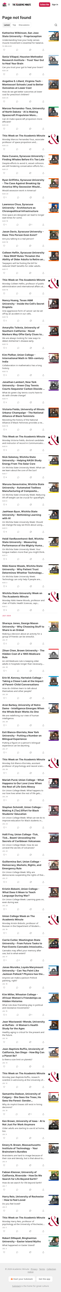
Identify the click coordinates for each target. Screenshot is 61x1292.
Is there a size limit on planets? (17, 1059)
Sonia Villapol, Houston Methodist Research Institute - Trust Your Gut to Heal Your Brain (23, 60)
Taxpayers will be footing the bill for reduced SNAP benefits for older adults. (21, 264)
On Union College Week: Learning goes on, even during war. (23, 901)
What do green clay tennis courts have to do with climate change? (22, 394)
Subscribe (44, 4)
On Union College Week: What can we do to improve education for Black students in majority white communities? (23, 819)
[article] (30, 41)
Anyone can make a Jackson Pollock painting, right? (19, 979)
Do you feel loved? (11, 1203)
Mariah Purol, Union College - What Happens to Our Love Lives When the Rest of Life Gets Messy (23, 783)
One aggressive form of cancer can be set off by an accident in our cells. (22, 312)
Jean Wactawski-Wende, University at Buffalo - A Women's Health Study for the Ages (23, 1025)
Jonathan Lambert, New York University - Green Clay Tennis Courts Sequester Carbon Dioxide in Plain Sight (23, 386)
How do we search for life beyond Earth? (22, 1182)
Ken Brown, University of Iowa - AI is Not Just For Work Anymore (23, 1123)
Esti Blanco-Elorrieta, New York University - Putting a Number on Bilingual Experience (22, 735)
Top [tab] (14, 25)
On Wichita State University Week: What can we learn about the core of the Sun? (23, 469)
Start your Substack (23, 1279)
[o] (53, 36)
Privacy (34, 1269)
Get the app (44, 1279)
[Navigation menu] (6, 4)
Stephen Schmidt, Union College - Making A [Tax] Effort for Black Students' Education (22, 810)
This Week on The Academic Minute (23, 135)
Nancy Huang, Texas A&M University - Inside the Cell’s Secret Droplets (23, 304)
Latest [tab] (7, 25)
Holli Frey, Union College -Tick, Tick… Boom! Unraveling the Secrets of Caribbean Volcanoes (21, 838)
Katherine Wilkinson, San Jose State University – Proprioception (22, 34)
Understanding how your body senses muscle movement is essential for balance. (23, 41)
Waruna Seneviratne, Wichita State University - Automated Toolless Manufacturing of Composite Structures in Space (23, 488)
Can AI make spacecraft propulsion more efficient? (22, 120)
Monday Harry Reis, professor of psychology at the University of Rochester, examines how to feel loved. (22, 1223)
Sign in (55, 4)
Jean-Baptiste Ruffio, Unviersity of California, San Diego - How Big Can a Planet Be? (23, 1052)
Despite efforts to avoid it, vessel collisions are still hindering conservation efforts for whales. (23, 164)
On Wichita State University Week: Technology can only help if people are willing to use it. (21, 578)
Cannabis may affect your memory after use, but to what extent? (21, 952)
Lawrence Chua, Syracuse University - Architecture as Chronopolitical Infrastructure (20, 208)
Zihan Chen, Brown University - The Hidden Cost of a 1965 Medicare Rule (23, 654)
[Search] (56, 25)
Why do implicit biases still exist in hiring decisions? (22, 1106)
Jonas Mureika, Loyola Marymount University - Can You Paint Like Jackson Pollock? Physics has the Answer (22, 971)
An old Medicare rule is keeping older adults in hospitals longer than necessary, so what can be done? (22, 662)
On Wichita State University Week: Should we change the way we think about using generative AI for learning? (22, 523)
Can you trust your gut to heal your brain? (22, 67)
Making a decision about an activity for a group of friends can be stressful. (22, 635)
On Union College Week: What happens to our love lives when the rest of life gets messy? (22, 792)
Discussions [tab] (24, 25)
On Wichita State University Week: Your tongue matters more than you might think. (23, 550)
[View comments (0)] (17, 50)
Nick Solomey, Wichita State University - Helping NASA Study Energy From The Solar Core (22, 460)
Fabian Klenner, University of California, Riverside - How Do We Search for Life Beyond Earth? (22, 1175)
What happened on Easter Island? (18, 1245)
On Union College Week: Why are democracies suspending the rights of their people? (23, 873)
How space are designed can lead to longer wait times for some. (23, 216)
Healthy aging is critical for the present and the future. (23, 1033)
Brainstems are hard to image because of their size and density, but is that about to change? (22, 1157)
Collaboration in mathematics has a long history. (22, 367)
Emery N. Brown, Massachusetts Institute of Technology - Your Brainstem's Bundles (21, 1148)
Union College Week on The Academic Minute (18, 918)
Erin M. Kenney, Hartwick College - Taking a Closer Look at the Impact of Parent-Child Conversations (22, 681)
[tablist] (16, 25)
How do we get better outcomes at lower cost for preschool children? (22, 93)
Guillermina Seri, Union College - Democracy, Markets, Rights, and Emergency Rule (21, 865)
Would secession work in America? (19, 190)
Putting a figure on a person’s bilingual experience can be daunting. (21, 744)
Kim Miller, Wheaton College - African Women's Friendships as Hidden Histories (21, 998)
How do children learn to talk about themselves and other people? (19, 689)
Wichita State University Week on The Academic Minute (22, 595)
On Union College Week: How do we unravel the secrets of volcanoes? (20, 846)
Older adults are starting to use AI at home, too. (23, 1129)
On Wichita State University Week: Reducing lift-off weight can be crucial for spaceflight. (23, 496)
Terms (42, 1269)
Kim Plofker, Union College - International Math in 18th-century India (23, 358)
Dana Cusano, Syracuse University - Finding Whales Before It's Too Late (23, 158)
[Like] (4, 50)
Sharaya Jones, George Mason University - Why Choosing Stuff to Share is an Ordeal (23, 626)
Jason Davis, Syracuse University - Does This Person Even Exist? (23, 233)
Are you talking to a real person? (18, 238)
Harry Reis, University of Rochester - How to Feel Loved (23, 1198)
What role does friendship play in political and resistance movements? (22, 1006)
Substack (16, 1286)
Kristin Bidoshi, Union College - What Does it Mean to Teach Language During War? (20, 892)
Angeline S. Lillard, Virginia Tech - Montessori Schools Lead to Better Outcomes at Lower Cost (22, 84)
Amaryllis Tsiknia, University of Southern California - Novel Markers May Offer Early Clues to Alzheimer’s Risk (22, 331)
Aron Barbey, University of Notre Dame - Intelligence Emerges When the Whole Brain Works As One (23, 708)
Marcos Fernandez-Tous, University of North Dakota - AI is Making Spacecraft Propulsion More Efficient (23, 112)
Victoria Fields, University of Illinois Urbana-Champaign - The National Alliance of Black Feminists (23, 412)
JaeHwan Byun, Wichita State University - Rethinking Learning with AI (21, 515)
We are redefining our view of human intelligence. (20, 717)
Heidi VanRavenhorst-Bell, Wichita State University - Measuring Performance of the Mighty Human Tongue (23, 542)
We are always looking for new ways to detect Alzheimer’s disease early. (21, 339)
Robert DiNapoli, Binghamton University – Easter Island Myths (21, 1240)
